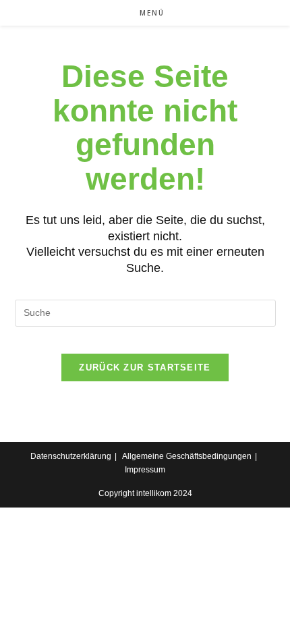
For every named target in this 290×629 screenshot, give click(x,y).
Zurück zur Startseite (144, 367)
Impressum (145, 469)
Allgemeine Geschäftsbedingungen (187, 456)
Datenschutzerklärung (70, 456)
